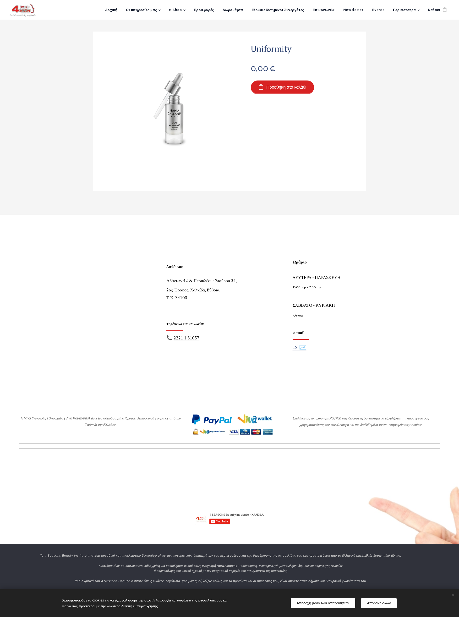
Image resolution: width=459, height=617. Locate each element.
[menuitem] (111, 10)
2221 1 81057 (186, 338)
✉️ (302, 347)
